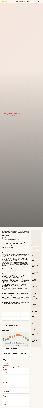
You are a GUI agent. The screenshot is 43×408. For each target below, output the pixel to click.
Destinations (20, 1)
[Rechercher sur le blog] (40, 1)
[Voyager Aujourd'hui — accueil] (5, 1)
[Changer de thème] (38, 1)
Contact (28, 1)
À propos (25, 1)
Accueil (17, 1)
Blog (22, 1)
